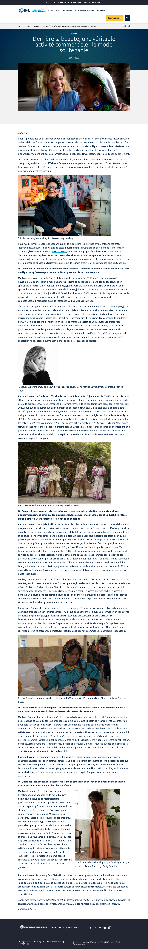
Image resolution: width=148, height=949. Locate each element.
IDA (59, 927)
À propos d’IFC (24, 942)
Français (23, 944)
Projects (51, 2)
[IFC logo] (32, 10)
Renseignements (79, 944)
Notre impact (101, 10)
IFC (64, 927)
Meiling (121, 247)
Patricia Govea (59, 251)
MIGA (70, 927)
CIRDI (76, 927)
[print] (124, 26)
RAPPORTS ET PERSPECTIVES (72, 2)
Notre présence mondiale (84, 10)
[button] (127, 18)
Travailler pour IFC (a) (55, 942)
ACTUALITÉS (95, 2)
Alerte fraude (116, 942)
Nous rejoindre (113, 18)
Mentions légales (89, 942)
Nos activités (67, 10)
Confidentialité (103, 942)
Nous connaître (53, 10)
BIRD (54, 927)
